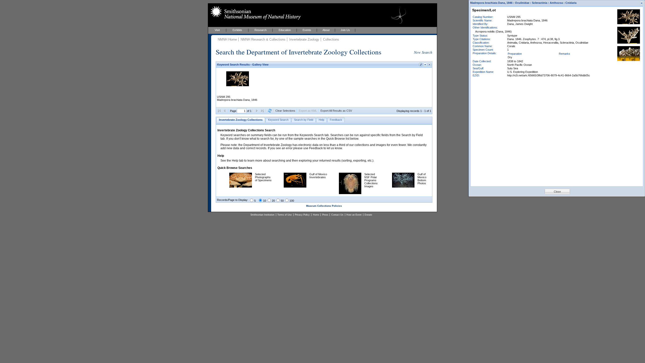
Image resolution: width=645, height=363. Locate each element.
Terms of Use (284, 215)
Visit (217, 30)
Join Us (345, 30)
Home (316, 215)
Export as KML (308, 110)
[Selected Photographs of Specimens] (240, 186)
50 (282, 200)
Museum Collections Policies (324, 205)
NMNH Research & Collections (263, 39)
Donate (368, 215)
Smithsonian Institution (262, 215)
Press (325, 215)
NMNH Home (227, 39)
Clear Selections (285, 110)
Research (260, 30)
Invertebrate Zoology (304, 39)
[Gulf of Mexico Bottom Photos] (403, 186)
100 (291, 200)
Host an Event (354, 215)
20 (273, 200)
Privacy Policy (302, 215)
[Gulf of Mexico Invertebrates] (295, 186)
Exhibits (237, 30)
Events (307, 30)
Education (285, 30)
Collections (331, 39)
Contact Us (337, 215)
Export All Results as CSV (336, 110)
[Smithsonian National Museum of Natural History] (254, 13)
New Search (423, 52)
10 (264, 200)
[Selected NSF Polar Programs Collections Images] (350, 193)
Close (557, 191)
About (326, 30)
